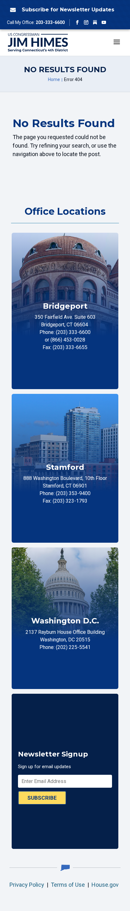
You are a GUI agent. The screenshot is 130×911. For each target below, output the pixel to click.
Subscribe (42, 798)
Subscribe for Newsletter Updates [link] (68, 10)
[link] (12, 10)
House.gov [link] (105, 884)
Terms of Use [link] (68, 884)
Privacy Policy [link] (26, 884)
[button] (77, 22)
